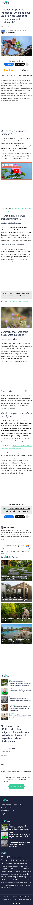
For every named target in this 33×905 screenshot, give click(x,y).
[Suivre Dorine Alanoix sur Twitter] (3, 540)
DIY (12, 868)
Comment (4, 755)
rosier (25, 882)
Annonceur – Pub (7, 811)
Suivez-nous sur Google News (14, 546)
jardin (18, 871)
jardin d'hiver (28, 871)
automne (9, 864)
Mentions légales (6, 899)
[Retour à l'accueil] (13, 2)
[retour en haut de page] (30, 895)
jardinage (23, 871)
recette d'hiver (4, 882)
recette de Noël (12, 882)
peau (11, 880)
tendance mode (5, 887)
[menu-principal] (30, 2)
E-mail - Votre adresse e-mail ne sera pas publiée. (16, 771)
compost (24, 866)
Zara (11, 887)
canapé (3, 866)
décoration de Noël (17, 868)
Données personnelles (25, 899)
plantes (16, 880)
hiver (10, 871)
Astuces (5, 860)
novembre (29, 877)
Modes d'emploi (12, 877)
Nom (2, 764)
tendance (6, 885)
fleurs (30, 868)
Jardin (8, 26)
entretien (25, 868)
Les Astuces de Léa (7, 874)
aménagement (7, 857)
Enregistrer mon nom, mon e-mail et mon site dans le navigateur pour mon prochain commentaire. (17, 779)
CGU (15, 899)
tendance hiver (26, 885)
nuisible (8, 880)
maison (15, 874)
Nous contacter (6, 807)
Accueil (3, 26)
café (28, 863)
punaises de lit (24, 880)
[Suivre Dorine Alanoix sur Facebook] (1, 540)
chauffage (14, 866)
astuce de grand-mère (20, 857)
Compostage (5, 869)
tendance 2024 (15, 885)
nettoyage (23, 877)
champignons (8, 866)
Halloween (4, 871)
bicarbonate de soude (20, 864)
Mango (19, 874)
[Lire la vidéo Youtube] (16, 171)
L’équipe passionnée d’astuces (12, 804)
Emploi (3, 814)
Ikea (14, 871)
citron (19, 866)
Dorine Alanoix (12, 32)
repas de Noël (20, 882)
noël (3, 879)
